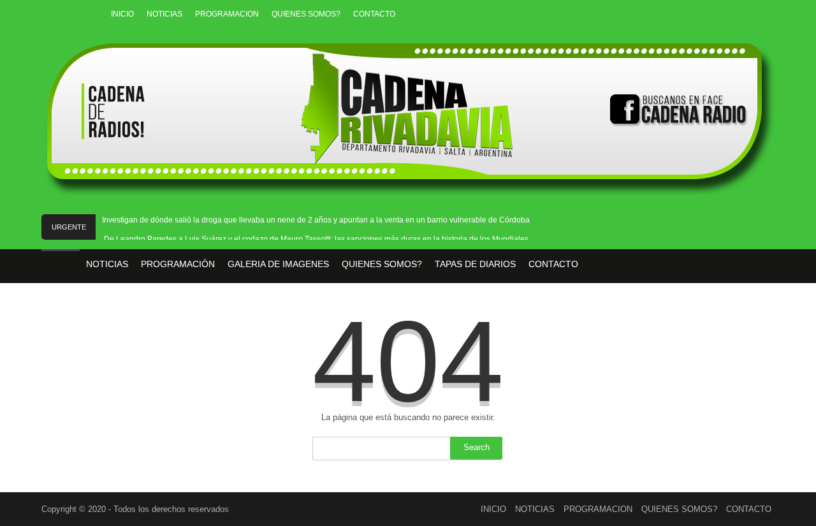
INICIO (122, 14)
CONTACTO (374, 14)
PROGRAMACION (227, 14)
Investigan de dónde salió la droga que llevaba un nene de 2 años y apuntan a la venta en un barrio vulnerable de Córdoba (316, 220)
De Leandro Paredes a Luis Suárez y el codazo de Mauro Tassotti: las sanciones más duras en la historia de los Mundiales (316, 239)
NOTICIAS (164, 14)
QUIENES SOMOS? (306, 14)
